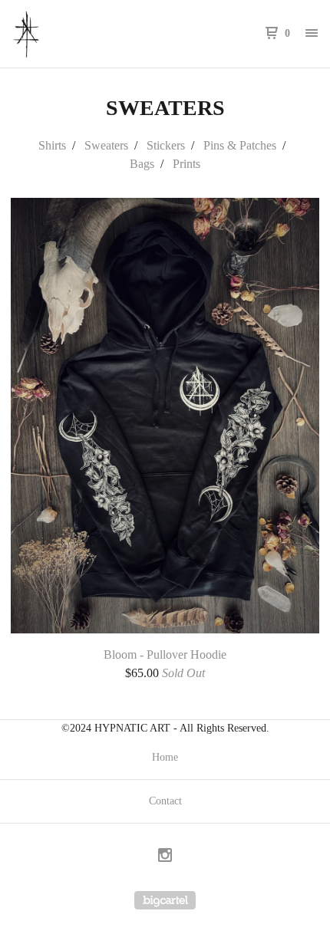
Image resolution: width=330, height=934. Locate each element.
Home (165, 757)
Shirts (52, 145)
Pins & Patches (239, 145)
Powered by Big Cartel (165, 900)
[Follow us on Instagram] (165, 857)
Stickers (166, 145)
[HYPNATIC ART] (88, 33)
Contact (165, 801)
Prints (186, 163)
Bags (142, 163)
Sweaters (106, 145)
